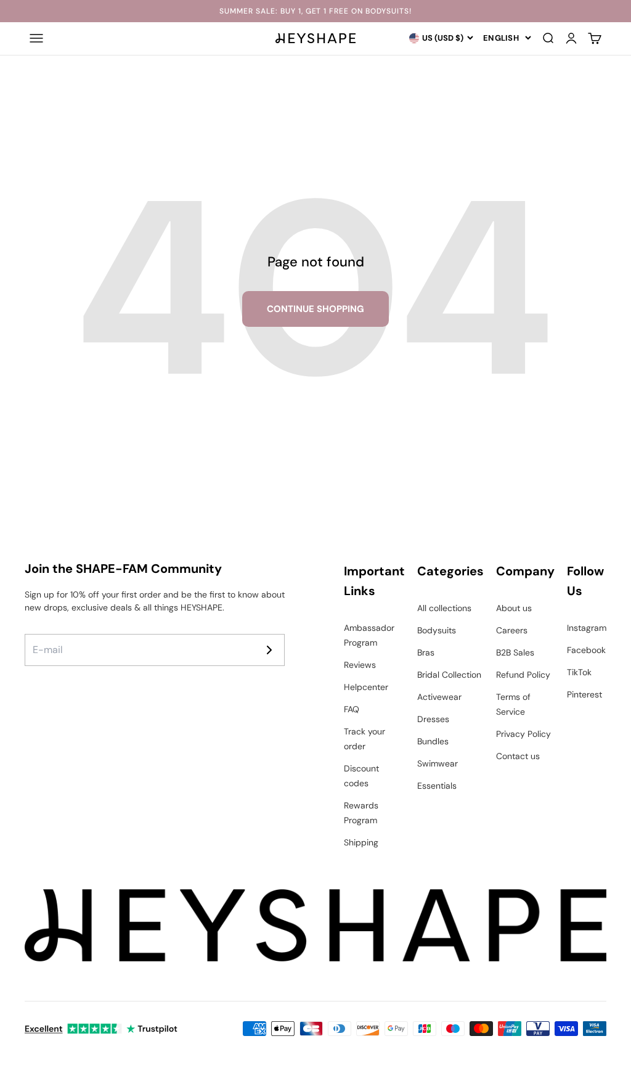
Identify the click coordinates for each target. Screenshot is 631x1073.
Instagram (586, 627)
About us (514, 608)
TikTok (579, 672)
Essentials (437, 785)
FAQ (351, 709)
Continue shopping (315, 309)
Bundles (433, 741)
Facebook (586, 650)
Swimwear (437, 763)
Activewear (439, 696)
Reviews (360, 664)
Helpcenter (366, 687)
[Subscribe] (269, 650)
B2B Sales (515, 652)
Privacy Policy (523, 733)
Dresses (433, 719)
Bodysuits (436, 630)
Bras (425, 652)
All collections (444, 608)
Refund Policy (523, 674)
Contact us (518, 756)
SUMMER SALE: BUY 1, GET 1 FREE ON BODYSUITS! (315, 11)
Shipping (361, 842)
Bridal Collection (449, 674)
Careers (511, 630)
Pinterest (584, 694)
